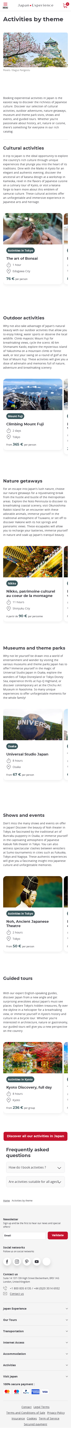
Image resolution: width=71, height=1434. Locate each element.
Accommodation (14, 1354)
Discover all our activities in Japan (35, 1136)
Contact (26, 1407)
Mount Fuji (15, 416)
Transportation (13, 1331)
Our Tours (10, 1320)
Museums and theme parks (34, 648)
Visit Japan (10, 1376)
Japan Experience (14, 1308)
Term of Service (49, 1418)
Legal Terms (42, 1407)
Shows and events (24, 815)
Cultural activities (23, 148)
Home (6, 1200)
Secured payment (35, 1424)
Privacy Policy (56, 1413)
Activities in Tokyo (20, 250)
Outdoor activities (23, 318)
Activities (9, 1365)
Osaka (12, 746)
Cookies (32, 1418)
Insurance (18, 1418)
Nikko (12, 583)
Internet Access (13, 1342)
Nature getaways (22, 481)
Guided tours (18, 978)
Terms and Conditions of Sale (25, 1413)
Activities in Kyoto (20, 1079)
